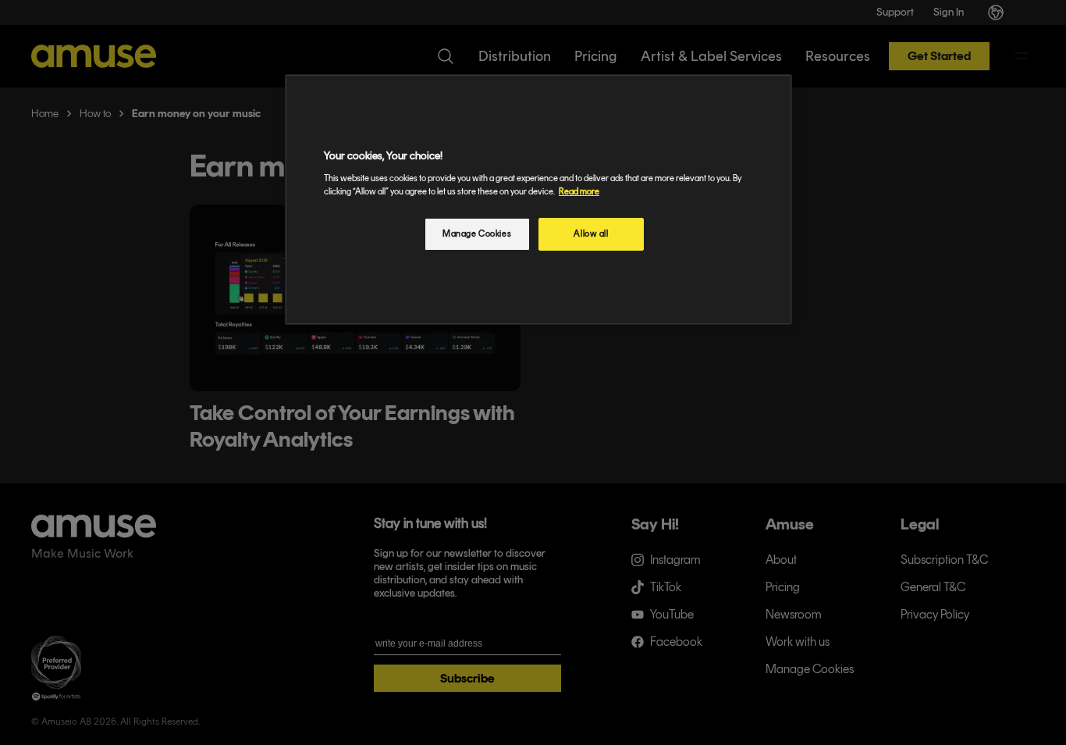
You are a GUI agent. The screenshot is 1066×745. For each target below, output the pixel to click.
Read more (579, 191)
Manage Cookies (476, 233)
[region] (538, 199)
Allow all (591, 233)
